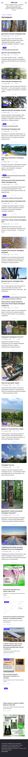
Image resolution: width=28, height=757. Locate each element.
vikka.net (14, 2)
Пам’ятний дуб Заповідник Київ (11, 81)
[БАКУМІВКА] (14, 247)
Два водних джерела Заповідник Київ (13, 201)
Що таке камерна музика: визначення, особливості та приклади (11, 676)
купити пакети (4, 751)
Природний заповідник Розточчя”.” (12, 337)
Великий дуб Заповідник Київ (10, 129)
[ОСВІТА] (14, 613)
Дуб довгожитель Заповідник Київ (12, 281)
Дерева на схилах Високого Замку (12, 429)
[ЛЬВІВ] (14, 334)
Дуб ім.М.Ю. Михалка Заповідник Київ (13, 34)
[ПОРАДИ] (14, 671)
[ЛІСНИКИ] (14, 107)
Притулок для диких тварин (10, 383)
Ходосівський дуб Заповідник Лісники (13, 110)
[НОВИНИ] (14, 640)
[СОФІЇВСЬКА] (14, 298)
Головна (3, 14)
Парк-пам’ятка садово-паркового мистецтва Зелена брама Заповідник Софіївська (13, 303)
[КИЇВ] (14, 30)
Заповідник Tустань (7, 465)
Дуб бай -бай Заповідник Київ (10, 52)
